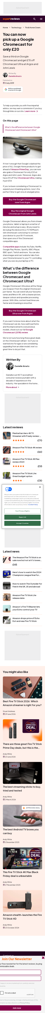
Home (5, 27)
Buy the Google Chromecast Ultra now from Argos (22, 312)
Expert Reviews (11, 19)
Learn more (30, 111)
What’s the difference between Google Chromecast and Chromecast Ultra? (22, 128)
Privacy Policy (25, 1003)
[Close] (40, 487)
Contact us (8, 955)
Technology (16, 27)
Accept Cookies (22, 523)
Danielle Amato (15, 76)
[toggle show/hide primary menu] (41, 19)
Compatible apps (11, 246)
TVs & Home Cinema (33, 27)
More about (11, 387)
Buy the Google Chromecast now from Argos (22, 201)
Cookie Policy (33, 504)
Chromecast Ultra (26, 178)
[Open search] (34, 19)
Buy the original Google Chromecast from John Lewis (22, 212)
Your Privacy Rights (22, 511)
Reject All (22, 517)
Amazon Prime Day (20, 169)
